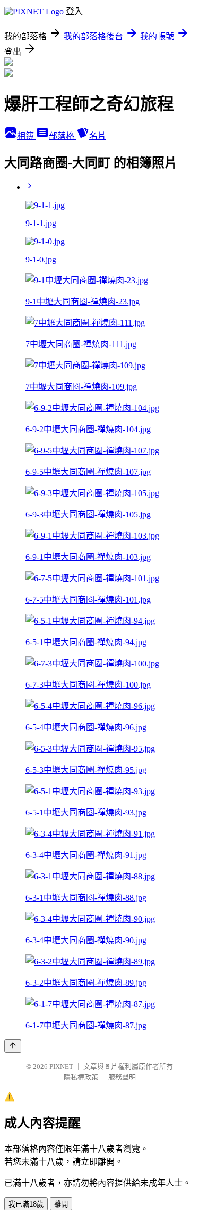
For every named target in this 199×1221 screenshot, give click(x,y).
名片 (97, 136)
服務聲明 (122, 1077)
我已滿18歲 (26, 1204)
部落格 (62, 136)
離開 (61, 1204)
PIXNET (61, 1066)
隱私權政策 (81, 1077)
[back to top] (12, 1046)
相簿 (26, 136)
